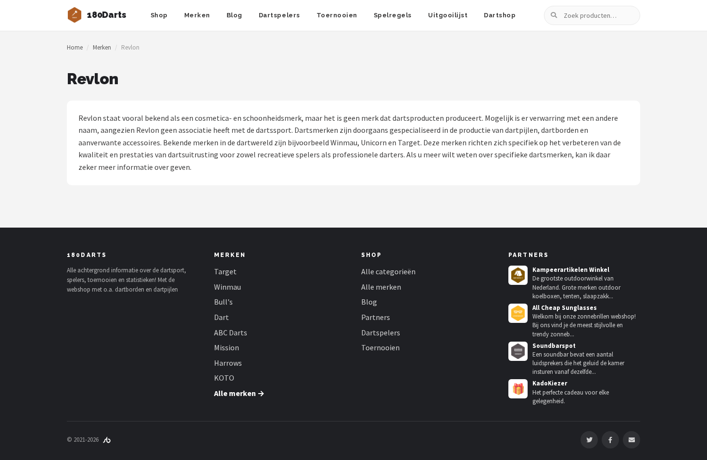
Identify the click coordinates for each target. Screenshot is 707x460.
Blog (234, 15)
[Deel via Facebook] (610, 439)
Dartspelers (279, 15)
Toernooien (336, 15)
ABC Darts (230, 332)
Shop (159, 15)
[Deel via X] (589, 439)
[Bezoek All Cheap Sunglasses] (518, 313)
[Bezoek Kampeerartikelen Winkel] (518, 275)
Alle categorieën (388, 271)
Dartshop (500, 15)
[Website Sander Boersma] (107, 439)
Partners (375, 317)
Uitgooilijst (447, 15)
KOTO (224, 378)
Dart (221, 317)
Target (225, 271)
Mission (226, 347)
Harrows (228, 363)
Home (75, 47)
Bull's (223, 302)
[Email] (631, 439)
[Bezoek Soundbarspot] (518, 351)
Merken (197, 15)
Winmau (227, 287)
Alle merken (381, 287)
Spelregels (393, 15)
